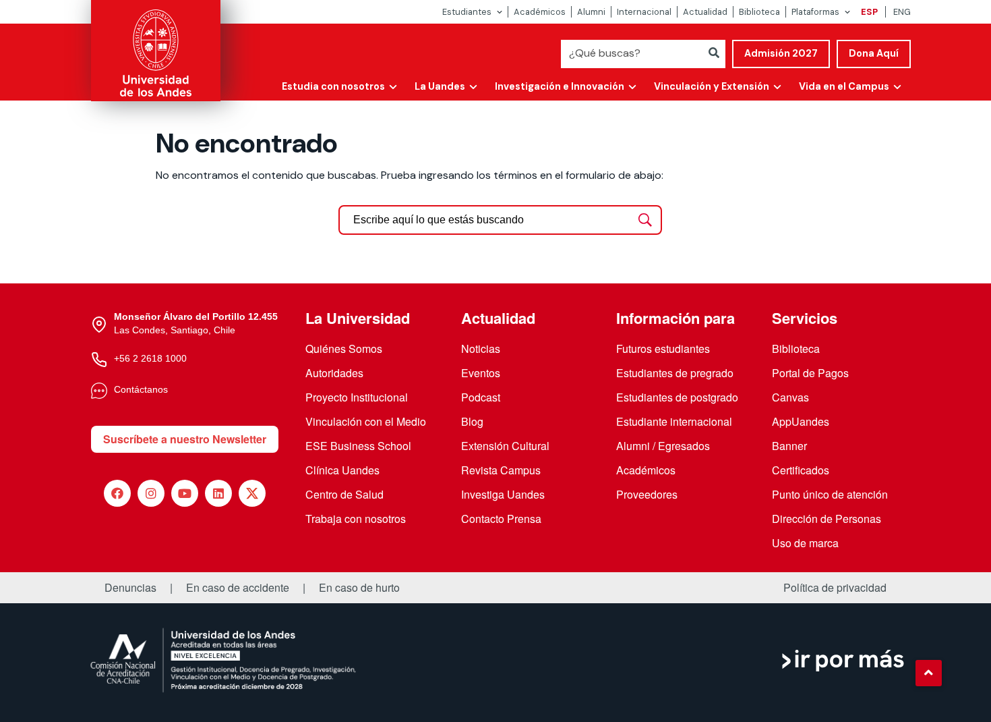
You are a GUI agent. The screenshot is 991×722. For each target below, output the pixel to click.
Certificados (800, 470)
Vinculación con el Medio (365, 421)
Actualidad (705, 12)
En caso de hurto (359, 587)
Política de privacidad (835, 587)
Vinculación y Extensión (711, 86)
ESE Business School (358, 445)
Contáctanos (141, 389)
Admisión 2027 (781, 53)
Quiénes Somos (343, 348)
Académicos (540, 12)
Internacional (644, 12)
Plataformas (815, 12)
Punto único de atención (830, 494)
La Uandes (440, 86)
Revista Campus (501, 470)
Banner (789, 445)
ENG (902, 12)
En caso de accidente (237, 587)
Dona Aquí (874, 53)
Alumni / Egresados (663, 445)
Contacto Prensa (501, 518)
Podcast (480, 397)
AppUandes (800, 421)
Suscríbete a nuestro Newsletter (184, 439)
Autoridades (334, 373)
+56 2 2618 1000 (150, 358)
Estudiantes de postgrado (677, 397)
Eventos (480, 373)
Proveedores (647, 494)
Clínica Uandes (342, 470)
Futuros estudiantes (663, 348)
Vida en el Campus (844, 86)
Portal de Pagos (810, 373)
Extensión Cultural (505, 445)
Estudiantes (466, 12)
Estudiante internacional (674, 421)
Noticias (480, 348)
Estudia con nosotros (333, 86)
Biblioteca (759, 12)
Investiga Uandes (503, 494)
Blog (472, 421)
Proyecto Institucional (356, 397)
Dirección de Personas (826, 518)
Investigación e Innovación (559, 86)
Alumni (591, 12)
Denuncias (130, 587)
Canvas (790, 397)
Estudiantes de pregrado (674, 373)
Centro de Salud (344, 494)
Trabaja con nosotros (355, 518)
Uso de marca (805, 543)
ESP (869, 12)
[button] (928, 673)
